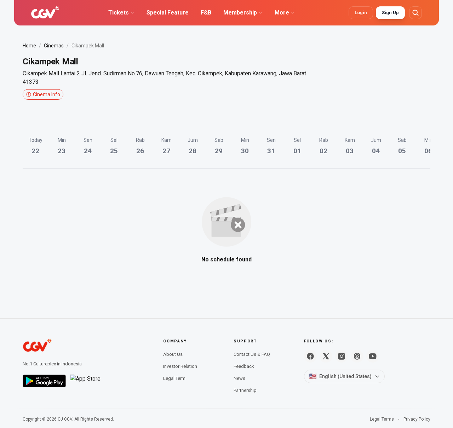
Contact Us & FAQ (252, 354)
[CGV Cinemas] (45, 12)
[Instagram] (341, 356)
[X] (326, 356)
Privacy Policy (416, 419)
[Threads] (357, 356)
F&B (206, 12)
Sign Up (390, 12)
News (239, 378)
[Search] (415, 12)
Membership (240, 12)
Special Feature (168, 12)
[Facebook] (310, 356)
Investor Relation (180, 366)
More (282, 12)
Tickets (118, 12)
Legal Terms (382, 419)
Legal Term (174, 378)
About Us (173, 354)
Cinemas (54, 45)
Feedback (244, 366)
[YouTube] (372, 356)
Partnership (245, 390)
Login (361, 12)
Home (29, 45)
